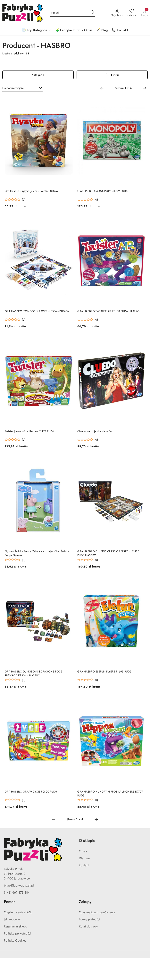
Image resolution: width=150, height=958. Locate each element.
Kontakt (84, 865)
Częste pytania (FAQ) (18, 912)
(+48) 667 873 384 (17, 892)
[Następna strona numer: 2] (145, 88)
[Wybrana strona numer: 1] (123, 88)
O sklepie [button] (87, 840)
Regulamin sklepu (15, 926)
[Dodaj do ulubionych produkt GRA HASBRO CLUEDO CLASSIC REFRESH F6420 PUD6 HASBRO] (141, 460)
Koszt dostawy (88, 926)
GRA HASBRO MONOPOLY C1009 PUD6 (102, 191)
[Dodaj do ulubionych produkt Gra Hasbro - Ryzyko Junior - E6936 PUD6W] (68, 100)
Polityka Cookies (15, 940)
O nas (83, 851)
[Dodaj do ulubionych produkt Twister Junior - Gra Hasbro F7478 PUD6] (68, 340)
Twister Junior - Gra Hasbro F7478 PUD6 (29, 431)
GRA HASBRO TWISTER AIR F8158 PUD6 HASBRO (108, 311)
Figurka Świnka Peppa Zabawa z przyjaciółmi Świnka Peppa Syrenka (37, 553)
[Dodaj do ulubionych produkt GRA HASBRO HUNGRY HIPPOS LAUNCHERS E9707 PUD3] (141, 700)
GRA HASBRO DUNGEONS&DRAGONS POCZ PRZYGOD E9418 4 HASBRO (33, 673)
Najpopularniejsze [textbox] (13, 88)
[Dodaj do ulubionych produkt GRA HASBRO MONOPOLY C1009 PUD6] (141, 100)
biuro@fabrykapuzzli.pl (19, 885)
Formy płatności (89, 919)
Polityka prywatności (17, 933)
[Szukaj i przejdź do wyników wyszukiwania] (92, 13)
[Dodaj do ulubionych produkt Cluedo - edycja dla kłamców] (141, 340)
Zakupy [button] (85, 902)
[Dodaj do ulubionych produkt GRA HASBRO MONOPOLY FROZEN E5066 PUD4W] (68, 220)
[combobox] (22, 88)
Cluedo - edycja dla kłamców (94, 431)
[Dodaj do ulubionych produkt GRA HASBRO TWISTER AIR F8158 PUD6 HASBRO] (141, 220)
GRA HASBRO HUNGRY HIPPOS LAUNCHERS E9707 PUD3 (110, 793)
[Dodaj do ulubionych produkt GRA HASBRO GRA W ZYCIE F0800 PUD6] (68, 700)
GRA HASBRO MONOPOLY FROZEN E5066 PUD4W (37, 311)
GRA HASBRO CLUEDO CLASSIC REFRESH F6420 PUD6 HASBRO (108, 553)
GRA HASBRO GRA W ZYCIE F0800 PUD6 (31, 792)
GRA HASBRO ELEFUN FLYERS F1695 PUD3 (104, 671)
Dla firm (84, 858)
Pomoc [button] (9, 902)
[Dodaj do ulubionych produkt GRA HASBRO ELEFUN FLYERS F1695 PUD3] (141, 580)
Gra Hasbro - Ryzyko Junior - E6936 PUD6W (31, 191)
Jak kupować (12, 919)
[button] (36, 30)
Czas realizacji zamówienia (97, 912)
